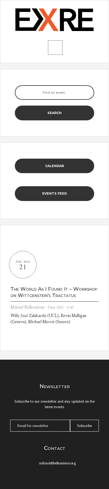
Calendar (54, 166)
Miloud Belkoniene (27, 307)
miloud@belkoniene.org (57, 463)
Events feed (54, 193)
